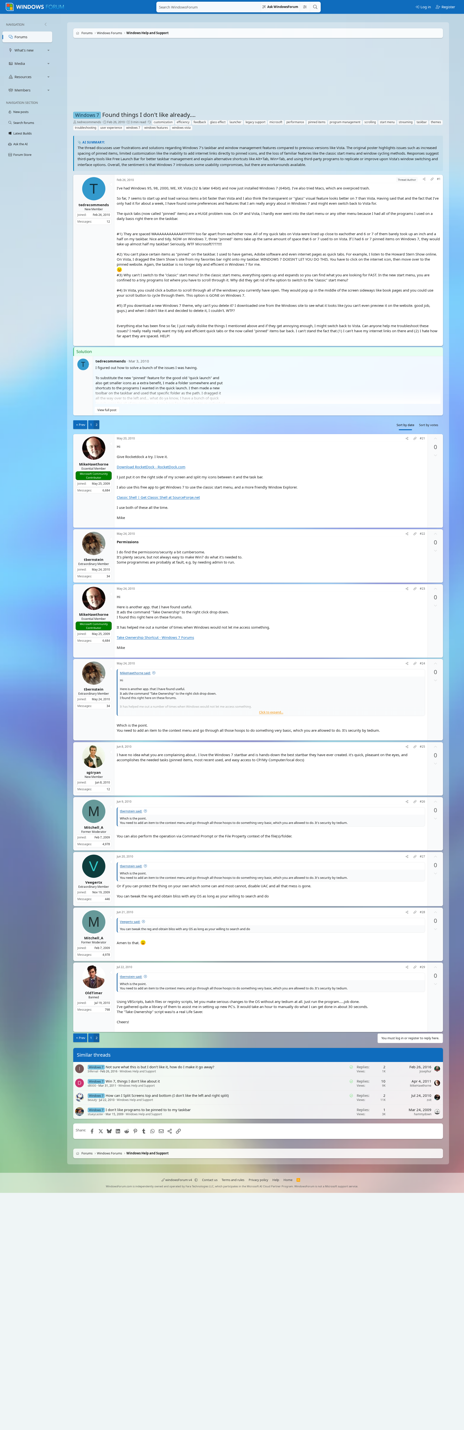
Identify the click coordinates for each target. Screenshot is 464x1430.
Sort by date (405, 425)
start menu (387, 122)
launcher (235, 122)
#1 (439, 179)
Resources (22, 76)
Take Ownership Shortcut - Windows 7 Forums (155, 637)
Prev (82, 424)
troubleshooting (85, 128)
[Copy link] (432, 179)
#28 (422, 912)
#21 (422, 438)
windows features (156, 128)
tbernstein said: (131, 811)
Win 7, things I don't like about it (133, 1081)
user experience (111, 128)
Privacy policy (258, 1180)
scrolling (370, 122)
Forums (20, 36)
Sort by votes (428, 425)
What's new (24, 50)
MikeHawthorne (94, 464)
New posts (21, 112)
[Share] (424, 179)
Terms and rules (233, 1180)
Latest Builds (22, 133)
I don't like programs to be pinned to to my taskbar (148, 1109)
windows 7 (133, 128)
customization (163, 122)
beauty (92, 1100)
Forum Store (22, 154)
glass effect (217, 122)
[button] (48, 50)
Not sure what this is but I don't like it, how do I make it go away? (160, 1066)
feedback (200, 122)
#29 (422, 967)
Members (22, 90)
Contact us (210, 1180)
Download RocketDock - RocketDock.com (151, 466)
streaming (406, 122)
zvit (429, 1100)
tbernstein (93, 559)
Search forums (23, 122)
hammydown (422, 1114)
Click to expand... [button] (271, 712)
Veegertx (93, 882)
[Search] (315, 7)
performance (295, 122)
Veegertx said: (130, 921)
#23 (422, 589)
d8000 (92, 1086)
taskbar (422, 122)
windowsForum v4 (179, 1180)
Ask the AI (20, 144)
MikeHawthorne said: (135, 673)
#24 (422, 664)
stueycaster (95, 1114)
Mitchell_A (93, 827)
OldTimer (93, 992)
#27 (422, 856)
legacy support (255, 122)
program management (345, 122)
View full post (106, 410)
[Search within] (305, 7)
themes (436, 122)
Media (19, 63)
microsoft (275, 122)
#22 (422, 534)
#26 (422, 802)
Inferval (93, 1071)
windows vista (181, 128)
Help (275, 1180)
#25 (422, 747)
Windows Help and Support (138, 1071)
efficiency (183, 122)
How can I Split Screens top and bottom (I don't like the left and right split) (167, 1095)
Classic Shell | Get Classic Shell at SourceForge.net (158, 497)
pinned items (317, 122)
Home (287, 1180)
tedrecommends (89, 122)
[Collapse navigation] (45, 24)
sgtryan (94, 772)
